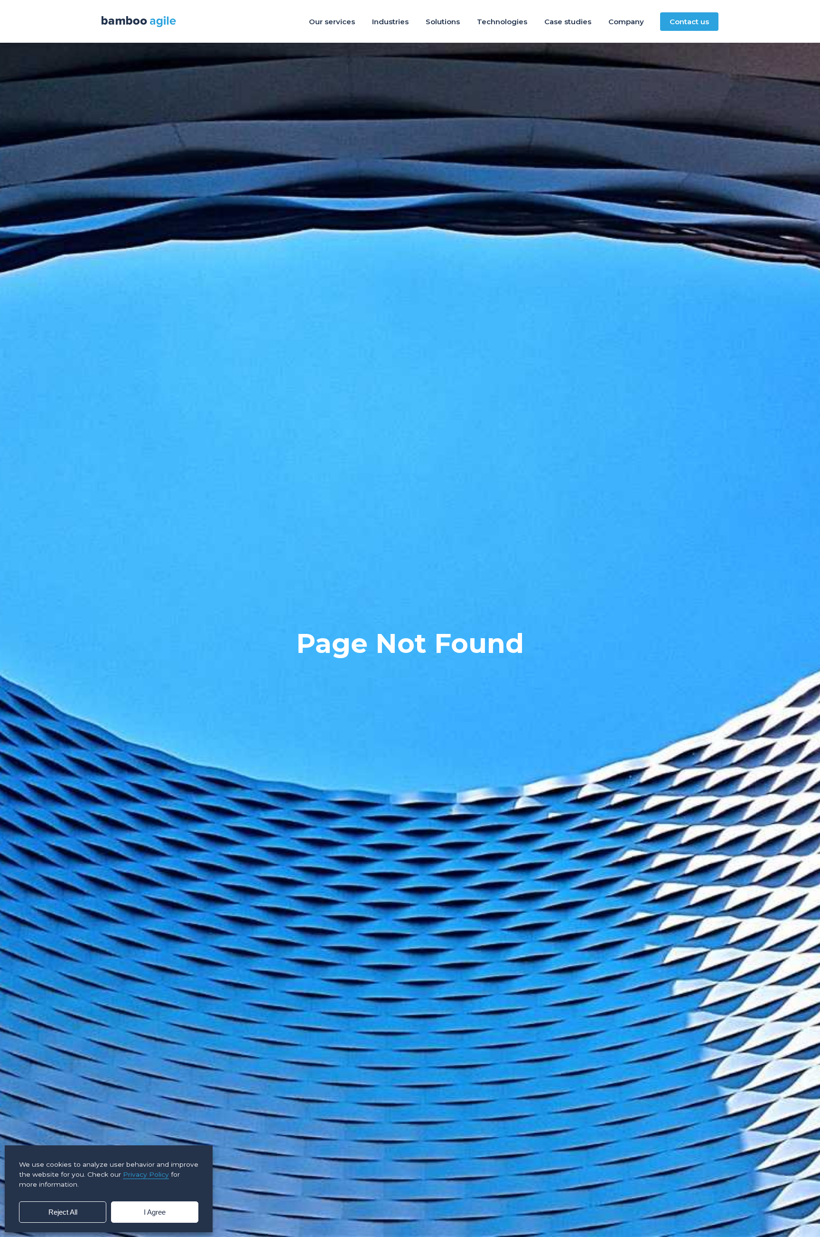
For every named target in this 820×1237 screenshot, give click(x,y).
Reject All (62, 1212)
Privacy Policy (146, 1174)
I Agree (155, 1212)
